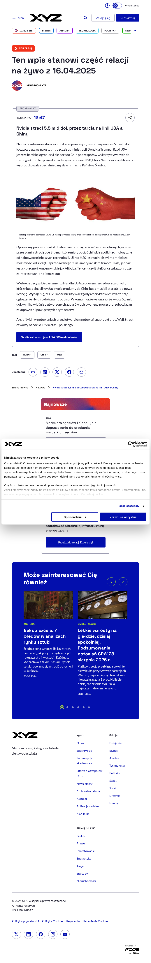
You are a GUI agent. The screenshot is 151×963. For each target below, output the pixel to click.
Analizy (64, 30)
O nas (80, 743)
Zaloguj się (103, 18)
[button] (62, 707)
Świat (129, 30)
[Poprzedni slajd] (111, 581)
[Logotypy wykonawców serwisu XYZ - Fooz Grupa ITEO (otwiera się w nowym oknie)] (132, 951)
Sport (112, 788)
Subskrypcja (84, 750)
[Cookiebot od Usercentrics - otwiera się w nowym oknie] (131, 444)
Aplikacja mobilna (88, 806)
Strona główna (20, 387)
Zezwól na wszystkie (123, 516)
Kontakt (82, 798)
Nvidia (27, 354)
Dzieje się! (26, 30)
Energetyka (84, 858)
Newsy (92, 624)
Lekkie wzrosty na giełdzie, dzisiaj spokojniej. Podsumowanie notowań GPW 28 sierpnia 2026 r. (97, 645)
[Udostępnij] (130, 117)
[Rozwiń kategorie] (135, 30)
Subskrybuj (127, 18)
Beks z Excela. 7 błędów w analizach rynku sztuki (45, 636)
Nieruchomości (86, 881)
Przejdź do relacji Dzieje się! (75, 542)
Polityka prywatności (25, 921)
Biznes (46, 30)
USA (59, 354)
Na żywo (40, 387)
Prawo (81, 843)
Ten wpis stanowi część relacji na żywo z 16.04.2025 (70, 65)
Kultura (29, 624)
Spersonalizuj (73, 516)
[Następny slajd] (123, 581)
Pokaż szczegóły (128, 505)
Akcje (80, 866)
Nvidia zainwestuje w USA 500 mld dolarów (49, 337)
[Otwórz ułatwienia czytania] (107, 5)
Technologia (87, 30)
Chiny (44, 354)
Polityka (110, 30)
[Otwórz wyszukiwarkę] (85, 18)
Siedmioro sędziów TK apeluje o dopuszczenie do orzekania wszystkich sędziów (71, 427)
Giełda (81, 836)
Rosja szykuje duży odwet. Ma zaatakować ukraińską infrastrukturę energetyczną (75, 525)
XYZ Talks (83, 813)
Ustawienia (95, 921)
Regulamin (73, 921)
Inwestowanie (86, 851)
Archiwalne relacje (88, 791)
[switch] (117, 5)
